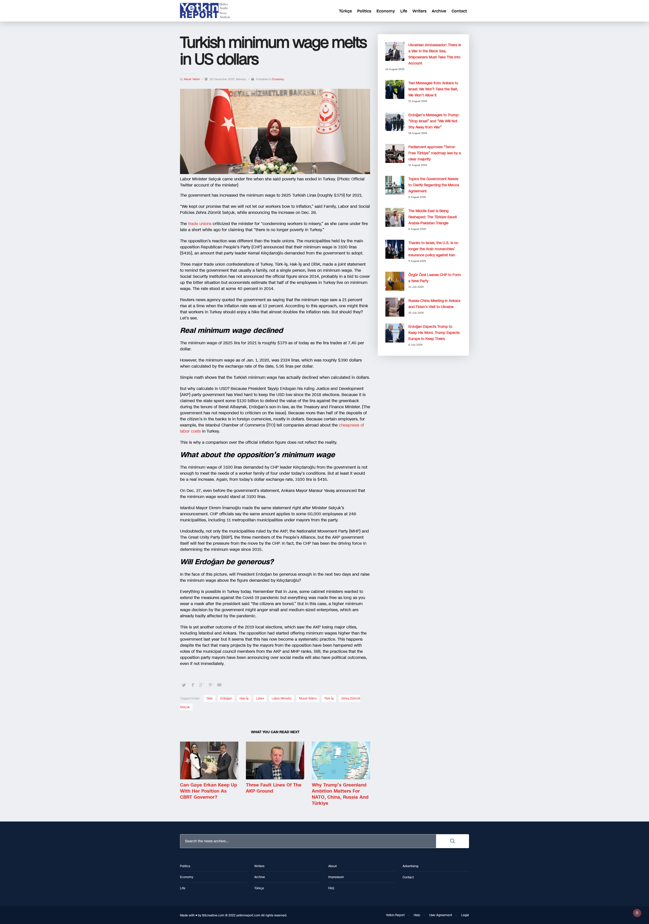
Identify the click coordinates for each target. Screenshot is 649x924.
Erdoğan (226, 698)
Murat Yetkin (192, 79)
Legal (465, 915)
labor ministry (282, 698)
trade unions (199, 224)
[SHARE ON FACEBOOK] (192, 685)
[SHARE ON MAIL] (219, 685)
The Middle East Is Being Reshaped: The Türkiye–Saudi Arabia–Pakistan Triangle (432, 217)
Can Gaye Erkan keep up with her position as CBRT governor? (208, 791)
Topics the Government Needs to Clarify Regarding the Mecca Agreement (433, 185)
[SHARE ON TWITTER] (184, 685)
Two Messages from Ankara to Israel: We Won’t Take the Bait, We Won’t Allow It (433, 89)
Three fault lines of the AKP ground (273, 788)
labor (260, 698)
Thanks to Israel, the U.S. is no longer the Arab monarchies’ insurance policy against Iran (433, 249)
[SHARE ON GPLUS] (201, 685)
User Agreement (440, 915)
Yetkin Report (395, 915)
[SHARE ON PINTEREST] (210, 685)
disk (210, 698)
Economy (278, 79)
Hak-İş (244, 698)
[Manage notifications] (637, 913)
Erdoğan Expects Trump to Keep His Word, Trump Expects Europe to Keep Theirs (434, 332)
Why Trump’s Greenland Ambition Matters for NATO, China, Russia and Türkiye (340, 794)
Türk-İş (329, 698)
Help (417, 915)
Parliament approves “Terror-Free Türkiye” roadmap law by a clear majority (434, 153)
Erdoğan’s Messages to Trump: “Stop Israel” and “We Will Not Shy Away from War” (433, 121)
